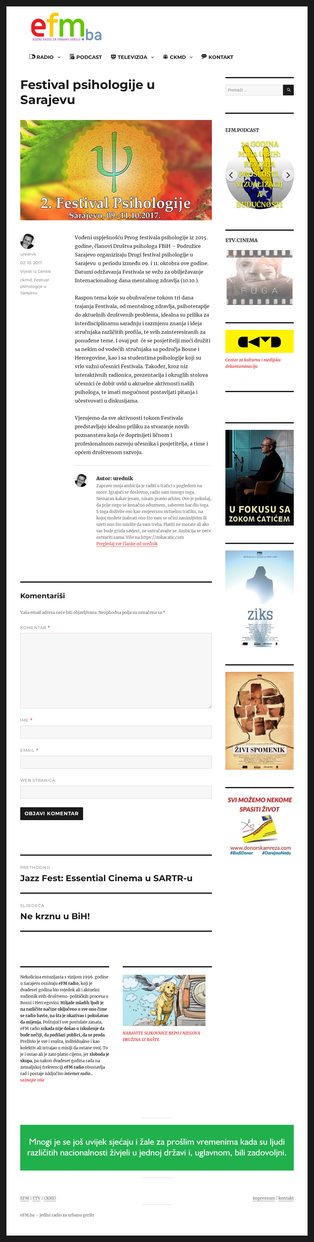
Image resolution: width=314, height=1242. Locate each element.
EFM (24, 1198)
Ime (26, 720)
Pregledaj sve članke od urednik (127, 543)
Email (29, 750)
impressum (264, 1198)
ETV (36, 1198)
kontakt (286, 1198)
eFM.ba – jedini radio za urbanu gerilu (57, 1215)
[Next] (287, 175)
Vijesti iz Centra (35, 271)
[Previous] (231, 175)
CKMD (50, 1198)
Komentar (35, 627)
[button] (230, 278)
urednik (28, 254)
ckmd (26, 279)
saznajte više (32, 1080)
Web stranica (37, 780)
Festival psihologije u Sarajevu (34, 286)
